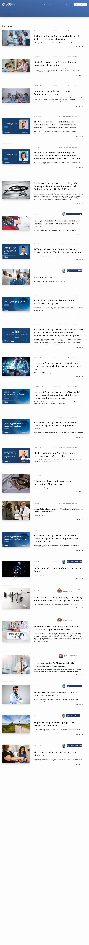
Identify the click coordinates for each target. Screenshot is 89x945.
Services (52, 5)
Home (40, 5)
